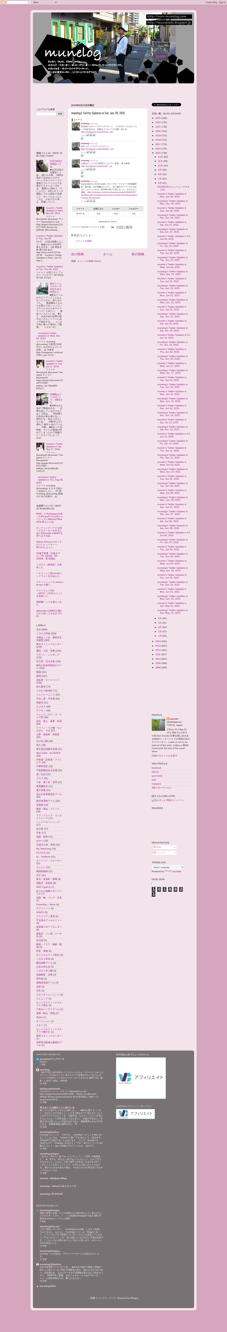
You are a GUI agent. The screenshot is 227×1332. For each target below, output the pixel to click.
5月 (160, 618)
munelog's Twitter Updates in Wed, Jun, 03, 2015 (172, 569)
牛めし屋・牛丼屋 (45, 698)
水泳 (38, 629)
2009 (158, 663)
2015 (158, 153)
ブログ (39, 778)
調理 (38, 676)
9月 (160, 170)
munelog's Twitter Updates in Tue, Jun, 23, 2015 (172, 287)
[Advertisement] (93, 92)
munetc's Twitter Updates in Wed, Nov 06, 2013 (54, 211)
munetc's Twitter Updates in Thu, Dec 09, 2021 (49, 267)
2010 (158, 659)
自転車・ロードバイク (47, 680)
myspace (156, 784)
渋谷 (38, 990)
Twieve (113, 222)
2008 (158, 667)
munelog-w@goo (49, 1154)
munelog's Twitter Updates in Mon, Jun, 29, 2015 (172, 202)
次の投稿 (77, 254)
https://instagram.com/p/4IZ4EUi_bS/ (97, 149)
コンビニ (41, 867)
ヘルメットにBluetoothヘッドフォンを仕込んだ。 (49, 574)
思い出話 (41, 774)
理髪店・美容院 (44, 883)
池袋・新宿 (42, 837)
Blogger (134, 1298)
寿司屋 (39, 978)
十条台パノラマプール (47, 1009)
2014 (158, 641)
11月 (160, 161)
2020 (158, 131)
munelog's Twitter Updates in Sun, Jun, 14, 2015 (172, 414)
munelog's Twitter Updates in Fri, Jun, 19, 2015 (172, 343)
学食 (38, 833)
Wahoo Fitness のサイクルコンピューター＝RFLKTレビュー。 (49, 544)
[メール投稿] (112, 227)
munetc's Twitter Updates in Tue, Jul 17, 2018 (54, 364)
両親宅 (39, 702)
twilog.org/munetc (50, 1088)
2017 (158, 144)
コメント (161, 852)
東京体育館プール (45, 801)
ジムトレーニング (45, 694)
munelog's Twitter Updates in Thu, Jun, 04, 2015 (172, 555)
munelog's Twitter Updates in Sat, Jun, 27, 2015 (172, 230)
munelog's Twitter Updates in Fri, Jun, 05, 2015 (172, 541)
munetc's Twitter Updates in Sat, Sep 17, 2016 (54, 446)
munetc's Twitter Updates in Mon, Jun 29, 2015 (171, 195)
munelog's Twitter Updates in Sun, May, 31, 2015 (172, 611)
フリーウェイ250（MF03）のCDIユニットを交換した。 (49, 593)
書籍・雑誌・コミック (47, 809)
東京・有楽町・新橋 (46, 879)
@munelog (94, 124)
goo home (157, 776)
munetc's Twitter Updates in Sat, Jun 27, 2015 (171, 223)
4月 (160, 623)
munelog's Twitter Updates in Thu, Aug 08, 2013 (49, 480)
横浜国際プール (44, 963)
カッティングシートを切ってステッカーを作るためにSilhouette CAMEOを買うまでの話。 (49, 532)
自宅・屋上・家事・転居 (49, 721)
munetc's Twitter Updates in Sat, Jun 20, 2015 (171, 322)
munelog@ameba (49, 1210)
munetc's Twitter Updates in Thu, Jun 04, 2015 (171, 548)
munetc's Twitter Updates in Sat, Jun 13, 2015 (171, 421)
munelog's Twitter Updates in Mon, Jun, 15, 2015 (172, 399)
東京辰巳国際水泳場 (46, 749)
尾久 (38, 745)
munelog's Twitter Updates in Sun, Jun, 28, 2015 (172, 216)
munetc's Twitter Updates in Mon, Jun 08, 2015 (171, 491)
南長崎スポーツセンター (49, 927)
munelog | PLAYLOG (51, 1194)
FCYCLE (40, 852)
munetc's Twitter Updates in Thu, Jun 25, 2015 (171, 251)
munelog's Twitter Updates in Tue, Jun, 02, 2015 (172, 583)
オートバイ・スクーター (49, 860)
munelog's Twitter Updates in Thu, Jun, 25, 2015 (172, 258)
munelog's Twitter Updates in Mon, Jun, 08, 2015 (172, 498)
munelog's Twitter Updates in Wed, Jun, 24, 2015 (172, 272)
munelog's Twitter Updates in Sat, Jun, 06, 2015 (172, 527)
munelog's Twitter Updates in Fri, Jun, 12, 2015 (172, 442)
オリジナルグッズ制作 (47, 955)
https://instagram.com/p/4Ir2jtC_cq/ (96, 166)
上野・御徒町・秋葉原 (47, 734)
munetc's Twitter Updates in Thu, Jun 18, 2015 (171, 350)
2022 (158, 122)
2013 (158, 646)
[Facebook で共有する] (127, 227)
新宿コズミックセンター (49, 1036)
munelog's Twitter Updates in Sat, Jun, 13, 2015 (172, 428)
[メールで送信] (118, 227)
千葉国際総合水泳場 (46, 770)
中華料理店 (42, 766)
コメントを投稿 (83, 241)
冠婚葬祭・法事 (44, 975)
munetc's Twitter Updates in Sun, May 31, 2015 (171, 604)
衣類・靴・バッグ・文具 (49, 897)
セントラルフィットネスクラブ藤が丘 (49, 1030)
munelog (45, 1069)
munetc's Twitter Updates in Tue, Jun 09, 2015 (171, 477)
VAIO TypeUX (43, 887)
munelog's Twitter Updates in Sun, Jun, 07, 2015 (172, 512)
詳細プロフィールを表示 (164, 756)
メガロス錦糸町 (44, 690)
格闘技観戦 (42, 871)
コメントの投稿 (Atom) (89, 261)
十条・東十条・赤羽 (46, 782)
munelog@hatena (50, 1251)
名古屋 (39, 829)
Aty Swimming (43, 848)
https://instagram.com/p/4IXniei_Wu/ (97, 132)
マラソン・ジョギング (47, 655)
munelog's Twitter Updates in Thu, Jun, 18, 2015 (172, 357)
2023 (158, 118)
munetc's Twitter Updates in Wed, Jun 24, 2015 (171, 265)
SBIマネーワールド (162, 788)
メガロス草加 (43, 959)
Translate (176, 871)
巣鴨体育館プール (45, 982)
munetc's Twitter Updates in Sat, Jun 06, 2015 (171, 519)
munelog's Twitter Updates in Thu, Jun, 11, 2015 (172, 456)
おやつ (39, 841)
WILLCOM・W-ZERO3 (48, 753)
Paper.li (44, 1062)
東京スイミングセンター (49, 644)
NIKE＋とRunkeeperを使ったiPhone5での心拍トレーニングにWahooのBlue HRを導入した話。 (49, 518)
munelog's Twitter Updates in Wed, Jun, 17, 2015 (172, 371)
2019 (158, 135)
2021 (158, 127)
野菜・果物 (42, 951)
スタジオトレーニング (47, 994)
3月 (160, 627)
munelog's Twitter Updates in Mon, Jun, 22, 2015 (172, 301)
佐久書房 (41, 686)
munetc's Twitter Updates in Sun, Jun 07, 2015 (171, 505)
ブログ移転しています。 (52, 1229)
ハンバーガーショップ (47, 822)
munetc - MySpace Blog (53, 1178)
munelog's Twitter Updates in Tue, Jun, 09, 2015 (172, 484)
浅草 (38, 986)
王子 (38, 875)
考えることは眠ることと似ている (57, 1107)
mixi (154, 780)
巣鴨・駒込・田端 (45, 1013)
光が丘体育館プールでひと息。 (55, 1267)
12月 (161, 157)
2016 (158, 148)
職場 (38, 672)
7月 (160, 179)
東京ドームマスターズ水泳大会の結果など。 (55, 287)
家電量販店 (42, 786)
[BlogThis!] (121, 227)
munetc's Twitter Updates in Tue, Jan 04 (49, 237)
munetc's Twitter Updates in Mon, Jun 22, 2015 (171, 294)
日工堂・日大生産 (45, 661)
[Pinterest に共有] (130, 227)
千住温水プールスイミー (49, 920)
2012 (158, 650)
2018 (158, 140)
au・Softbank (43, 856)
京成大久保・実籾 (45, 845)
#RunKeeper (94, 198)
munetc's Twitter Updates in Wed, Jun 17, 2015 (171, 364)
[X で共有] (124, 227)
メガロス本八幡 (44, 971)
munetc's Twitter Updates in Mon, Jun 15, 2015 (171, 392)
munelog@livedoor (50, 1264)
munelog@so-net (49, 1226)
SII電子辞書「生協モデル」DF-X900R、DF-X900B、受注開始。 (48, 556)
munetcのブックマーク (52, 1059)
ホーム (108, 254)
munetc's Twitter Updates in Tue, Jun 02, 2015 (171, 576)
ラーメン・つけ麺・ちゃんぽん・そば (49, 729)
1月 (160, 636)
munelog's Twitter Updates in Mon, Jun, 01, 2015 (172, 597)
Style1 (39, 1017)
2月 (160, 631)
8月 (160, 174)
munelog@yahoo (49, 1132)
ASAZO (40, 912)
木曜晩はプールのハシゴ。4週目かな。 (56, 398)
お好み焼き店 (43, 967)
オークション (43, 1021)
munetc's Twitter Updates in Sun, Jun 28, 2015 (171, 209)
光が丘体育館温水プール (49, 794)
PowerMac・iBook (46, 904)
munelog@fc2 (48, 1286)
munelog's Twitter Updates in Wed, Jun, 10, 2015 (172, 470)
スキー (39, 1025)
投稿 (158, 847)
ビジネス (41, 706)
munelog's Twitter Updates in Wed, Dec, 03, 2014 (48, 336)
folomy (155, 772)
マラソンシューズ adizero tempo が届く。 (49, 583)
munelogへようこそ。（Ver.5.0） (56, 1134)
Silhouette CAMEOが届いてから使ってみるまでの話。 (49, 613)
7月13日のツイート (49, 1091)
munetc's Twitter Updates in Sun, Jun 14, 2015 (171, 406)
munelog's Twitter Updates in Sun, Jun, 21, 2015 (172, 315)
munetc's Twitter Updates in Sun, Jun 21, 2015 (171, 308)
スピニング (42, 998)
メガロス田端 (43, 633)
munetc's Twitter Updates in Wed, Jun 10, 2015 (171, 463)
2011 (158, 654)
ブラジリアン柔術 (45, 916)
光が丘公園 (42, 741)
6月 (160, 183)
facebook (156, 768)
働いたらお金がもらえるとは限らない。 (59, 1110)
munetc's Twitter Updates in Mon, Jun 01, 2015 (171, 590)
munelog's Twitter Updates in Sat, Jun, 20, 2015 (172, 329)
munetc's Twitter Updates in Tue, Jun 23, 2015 (171, 279)
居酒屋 (39, 805)
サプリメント (43, 908)
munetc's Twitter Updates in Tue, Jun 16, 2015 (171, 378)
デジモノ (41, 710)
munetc (174, 719)
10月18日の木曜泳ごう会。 (56, 164)
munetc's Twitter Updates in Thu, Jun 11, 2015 (171, 449)
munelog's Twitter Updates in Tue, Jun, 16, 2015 (172, 385)
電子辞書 (41, 790)
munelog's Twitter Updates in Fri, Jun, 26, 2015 (172, 244)
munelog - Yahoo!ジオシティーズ (58, 1186)
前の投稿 (138, 254)
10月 (161, 165)
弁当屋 (39, 940)
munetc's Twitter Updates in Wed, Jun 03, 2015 (171, 562)
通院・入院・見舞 (45, 651)
